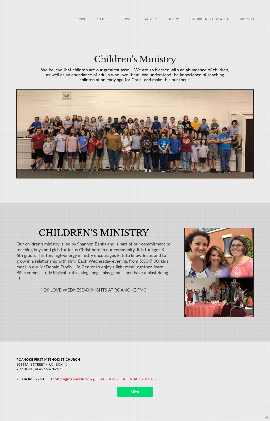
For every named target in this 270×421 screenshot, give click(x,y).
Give (135, 392)
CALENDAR (130, 379)
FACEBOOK (108, 379)
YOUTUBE (150, 379)
